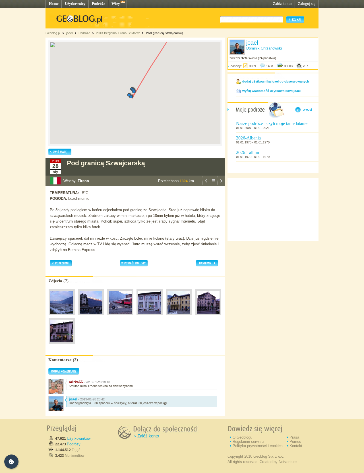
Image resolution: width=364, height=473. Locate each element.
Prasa (294, 437)
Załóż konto (282, 3)
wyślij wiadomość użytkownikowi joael (271, 90)
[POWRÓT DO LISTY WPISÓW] (213, 184)
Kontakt (295, 446)
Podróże (98, 3)
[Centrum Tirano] (208, 316)
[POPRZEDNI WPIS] (206, 184)
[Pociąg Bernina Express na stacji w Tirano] (120, 316)
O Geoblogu (242, 437)
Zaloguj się (306, 3)
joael (69, 33)
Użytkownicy (75, 3)
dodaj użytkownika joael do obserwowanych (275, 81)
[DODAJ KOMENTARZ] (63, 373)
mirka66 (76, 382)
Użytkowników (78, 438)
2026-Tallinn (247, 152)
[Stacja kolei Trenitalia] (179, 316)
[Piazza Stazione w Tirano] (91, 316)
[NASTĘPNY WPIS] (221, 184)
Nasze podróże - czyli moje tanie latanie (271, 123)
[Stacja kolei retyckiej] (149, 316)
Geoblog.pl (53, 33)
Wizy (115, 3)
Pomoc (295, 441)
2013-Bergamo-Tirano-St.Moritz (118, 33)
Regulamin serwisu (248, 441)
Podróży (73, 444)
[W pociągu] (62, 316)
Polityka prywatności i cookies (258, 446)
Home (54, 3)
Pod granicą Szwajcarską (164, 33)
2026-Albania (248, 137)
